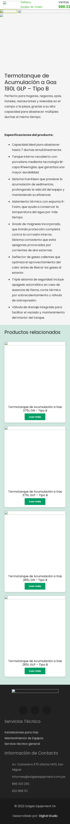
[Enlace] (14, 4)
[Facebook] (23, 710)
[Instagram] (35, 710)
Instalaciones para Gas (21, 732)
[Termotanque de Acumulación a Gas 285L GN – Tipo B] (35, 541)
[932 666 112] (8, 791)
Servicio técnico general (22, 744)
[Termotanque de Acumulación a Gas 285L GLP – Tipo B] (35, 626)
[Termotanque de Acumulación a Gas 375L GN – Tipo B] (35, 372)
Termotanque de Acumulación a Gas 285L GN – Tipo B (35, 578)
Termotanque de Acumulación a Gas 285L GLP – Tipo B (35, 663)
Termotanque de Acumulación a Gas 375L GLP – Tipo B (35, 493)
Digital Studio (48, 816)
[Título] (59, 582)
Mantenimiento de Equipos (23, 738)
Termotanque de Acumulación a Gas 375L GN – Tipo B (35, 409)
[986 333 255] (8, 784)
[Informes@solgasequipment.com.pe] (8, 776)
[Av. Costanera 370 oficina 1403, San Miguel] (8, 767)
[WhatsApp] (47, 710)
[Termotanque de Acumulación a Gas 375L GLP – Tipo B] (35, 456)
